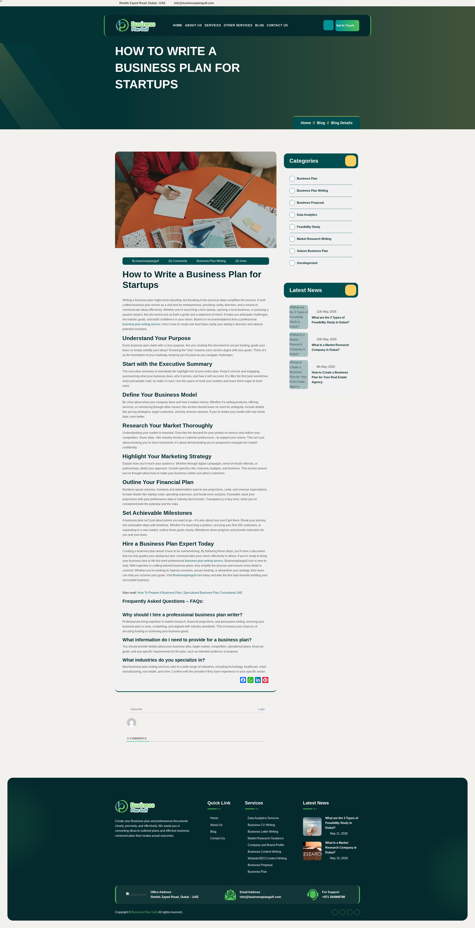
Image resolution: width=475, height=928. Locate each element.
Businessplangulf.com (187, 575)
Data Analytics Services (263, 818)
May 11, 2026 (338, 833)
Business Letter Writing (263, 831)
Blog (259, 25)
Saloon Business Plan (312, 251)
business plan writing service (141, 324)
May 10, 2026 (338, 858)
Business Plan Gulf (144, 912)
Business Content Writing (264, 851)
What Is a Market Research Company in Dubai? (330, 347)
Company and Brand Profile (266, 845)
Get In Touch (345, 25)
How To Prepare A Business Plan (159, 592)
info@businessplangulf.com (260, 897)
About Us (193, 25)
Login (261, 709)
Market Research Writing (314, 238)
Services (212, 25)
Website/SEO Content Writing (267, 858)
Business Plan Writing (211, 261)
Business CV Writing (261, 825)
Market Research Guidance (266, 838)
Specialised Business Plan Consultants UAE (213, 592)
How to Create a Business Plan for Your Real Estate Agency (330, 377)
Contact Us (277, 25)
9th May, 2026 (325, 366)
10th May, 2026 (326, 339)
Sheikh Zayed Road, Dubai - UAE (174, 897)
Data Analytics (307, 214)
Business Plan (307, 178)
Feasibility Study (308, 226)
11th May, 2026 (326, 311)
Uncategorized (307, 263)
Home (177, 25)
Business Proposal (310, 202)
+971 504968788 (333, 897)
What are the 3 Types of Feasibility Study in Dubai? (330, 320)
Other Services (238, 25)
